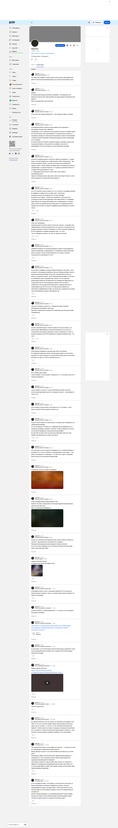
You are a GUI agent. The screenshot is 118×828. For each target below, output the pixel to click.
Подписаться (60, 45)
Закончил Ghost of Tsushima (42, 111)
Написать (98, 22)
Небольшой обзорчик (40, 75)
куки (18, 824)
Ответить (33, 83)
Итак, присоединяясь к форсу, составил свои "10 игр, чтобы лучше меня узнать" (42, 704)
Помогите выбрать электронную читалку (43, 588)
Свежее (33, 69)
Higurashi (37, 73)
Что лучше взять (39, 744)
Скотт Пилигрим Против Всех (42, 665)
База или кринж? (39, 558)
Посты (33, 64)
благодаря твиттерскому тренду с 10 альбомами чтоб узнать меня (42, 719)
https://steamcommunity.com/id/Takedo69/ (42, 53)
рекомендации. (13, 160)
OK (25, 824)
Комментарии (40, 64)
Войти (107, 22)
